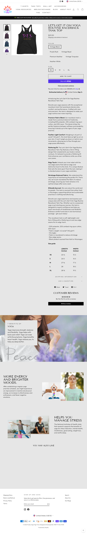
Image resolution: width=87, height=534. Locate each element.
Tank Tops (36, 6)
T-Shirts (24, 6)
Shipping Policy (7, 495)
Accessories (60, 6)
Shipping (50, 37)
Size (50, 66)
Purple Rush (54, 52)
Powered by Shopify (43, 527)
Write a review (66, 304)
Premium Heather (56, 57)
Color (51, 43)
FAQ (38, 12)
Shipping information (66, 277)
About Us (68, 498)
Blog (55, 9)
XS (51, 70)
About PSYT (65, 9)
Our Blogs (68, 501)
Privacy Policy (7, 501)
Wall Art (47, 6)
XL (69, 70)
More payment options (66, 86)
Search (67, 495)
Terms (5, 503)
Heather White (55, 61)
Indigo (79, 47)
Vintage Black (55, 47)
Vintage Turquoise (72, 57)
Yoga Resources (23, 9)
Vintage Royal (66, 52)
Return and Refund (9, 498)
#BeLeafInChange (42, 9)
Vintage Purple (68, 47)
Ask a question (66, 281)
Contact (46, 12)
